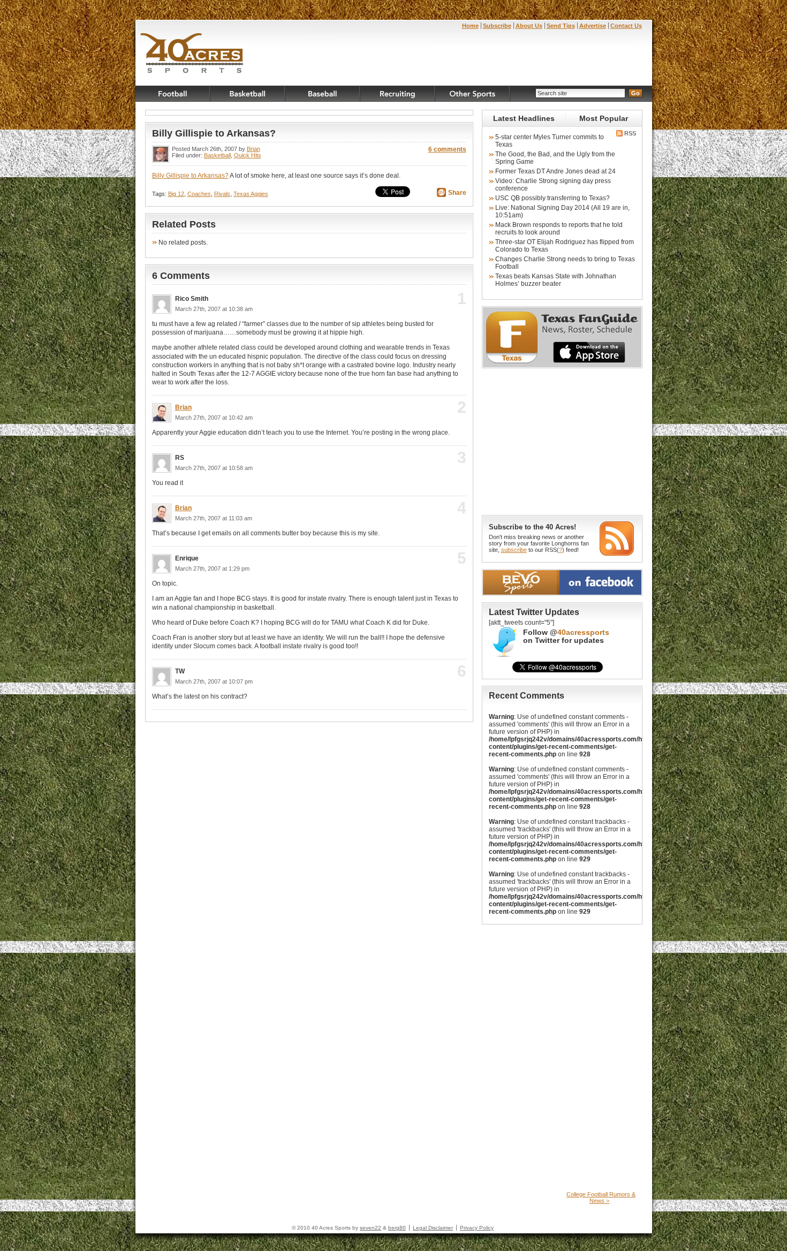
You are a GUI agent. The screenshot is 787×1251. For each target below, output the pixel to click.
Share (457, 192)
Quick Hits (247, 155)
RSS (629, 133)
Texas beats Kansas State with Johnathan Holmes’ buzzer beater (555, 279)
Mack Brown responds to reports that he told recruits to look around (559, 228)
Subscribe (497, 25)
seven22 (370, 1228)
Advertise (592, 25)
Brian (253, 149)
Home (470, 25)
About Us (529, 25)
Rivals (222, 194)
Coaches (199, 194)
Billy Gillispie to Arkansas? (214, 133)
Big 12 (176, 194)
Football (172, 93)
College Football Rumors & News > (600, 1197)
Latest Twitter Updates (534, 612)
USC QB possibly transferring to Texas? (552, 198)
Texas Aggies (250, 194)
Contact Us (626, 25)
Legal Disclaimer (433, 1228)
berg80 (397, 1228)
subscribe (514, 550)
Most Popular (603, 118)
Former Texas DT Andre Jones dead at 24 (555, 171)
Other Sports (472, 93)
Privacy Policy (477, 1228)
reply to (444, 302)
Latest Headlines (524, 118)
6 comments (447, 149)
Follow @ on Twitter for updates (566, 636)
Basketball (247, 93)
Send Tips (561, 25)
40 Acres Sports (192, 54)
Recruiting (397, 93)
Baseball (322, 93)
